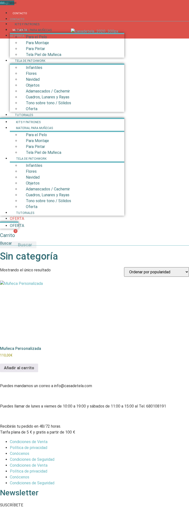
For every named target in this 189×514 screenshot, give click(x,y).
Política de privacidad (28, 447)
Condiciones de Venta (28, 441)
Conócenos (19, 453)
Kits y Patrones (27, 24)
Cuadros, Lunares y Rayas (47, 97)
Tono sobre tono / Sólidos (48, 103)
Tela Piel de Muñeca (43, 54)
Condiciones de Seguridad (32, 459)
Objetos (33, 85)
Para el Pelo (36, 37)
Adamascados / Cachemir (48, 91)
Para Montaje (37, 42)
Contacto (20, 13)
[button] (11, 505)
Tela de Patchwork (30, 61)
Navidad (33, 79)
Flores (31, 73)
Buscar (6, 243)
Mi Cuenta (17, 36)
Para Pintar (35, 48)
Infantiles (34, 67)
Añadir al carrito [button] (19, 368)
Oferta (31, 108)
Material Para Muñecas (33, 30)
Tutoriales (24, 115)
